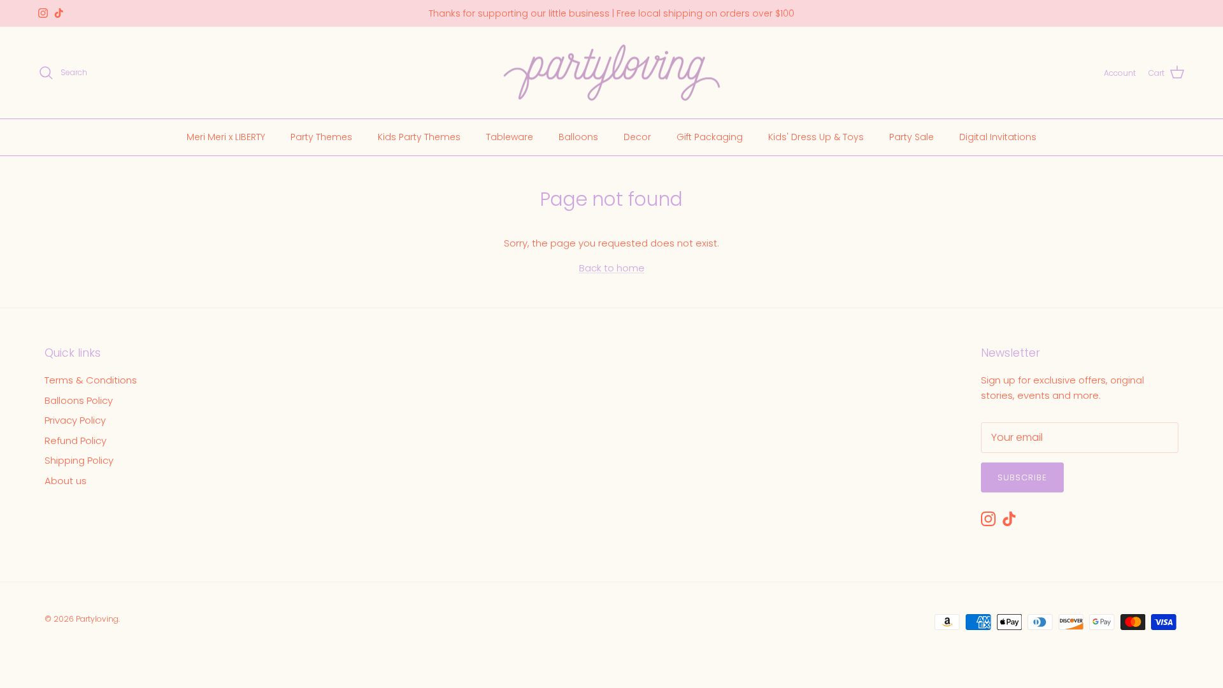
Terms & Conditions (91, 380)
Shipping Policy (79, 460)
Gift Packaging (709, 137)
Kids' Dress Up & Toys (816, 137)
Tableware (509, 137)
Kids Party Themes (419, 137)
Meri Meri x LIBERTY (226, 137)
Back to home (612, 268)
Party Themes (321, 137)
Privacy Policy (75, 420)
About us (66, 480)
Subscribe (1022, 477)
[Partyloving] (612, 72)
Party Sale (911, 137)
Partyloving (97, 618)
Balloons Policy (79, 400)
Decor (637, 137)
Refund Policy (75, 440)
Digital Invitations (997, 137)
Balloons (578, 137)
